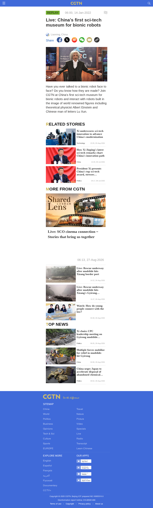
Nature (80, 414)
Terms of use (56, 504)
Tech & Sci (48, 434)
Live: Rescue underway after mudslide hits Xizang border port (90, 271)
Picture (80, 419)
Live (78, 434)
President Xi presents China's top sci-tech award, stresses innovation (89, 171)
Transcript (81, 444)
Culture (47, 439)
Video (79, 424)
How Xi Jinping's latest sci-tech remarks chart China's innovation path (90, 152)
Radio (79, 439)
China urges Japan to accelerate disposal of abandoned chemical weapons (89, 371)
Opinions (48, 429)
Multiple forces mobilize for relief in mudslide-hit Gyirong (91, 352)
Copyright (70, 504)
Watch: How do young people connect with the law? (90, 308)
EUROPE (48, 449)
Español (47, 466)
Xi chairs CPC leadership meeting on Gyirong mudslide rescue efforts (89, 334)
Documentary (50, 486)
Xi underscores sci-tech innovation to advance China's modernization (90, 133)
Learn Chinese (84, 449)
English (47, 461)
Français (47, 471)
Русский (47, 481)
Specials (81, 429)
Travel (79, 409)
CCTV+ (47, 491)
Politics (47, 419)
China (46, 409)
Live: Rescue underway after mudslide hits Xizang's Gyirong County (90, 289)
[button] (50, 77)
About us (99, 504)
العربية (46, 476)
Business (48, 424)
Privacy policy (84, 504)
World (46, 414)
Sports (46, 444)
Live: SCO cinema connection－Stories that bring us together (73, 234)
